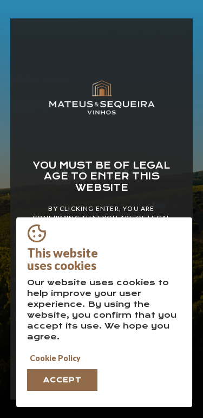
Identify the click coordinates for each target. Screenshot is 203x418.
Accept (62, 380)
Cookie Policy (55, 358)
